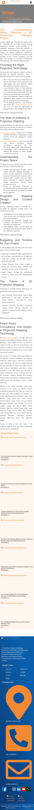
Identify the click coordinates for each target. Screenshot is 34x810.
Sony (8, 107)
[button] (31, 3)
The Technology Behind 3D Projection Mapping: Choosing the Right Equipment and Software (14, 595)
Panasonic (24, 104)
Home (4, 17)
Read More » (5, 459)
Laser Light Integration (10, 141)
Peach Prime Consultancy (10, 337)
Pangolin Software (9, 132)
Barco (30, 104)
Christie (17, 104)
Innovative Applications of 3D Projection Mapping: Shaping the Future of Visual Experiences (15, 512)
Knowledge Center (13, 17)
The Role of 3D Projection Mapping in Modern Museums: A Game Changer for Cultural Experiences (17, 539)
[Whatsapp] (28, 789)
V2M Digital (27, 808)
